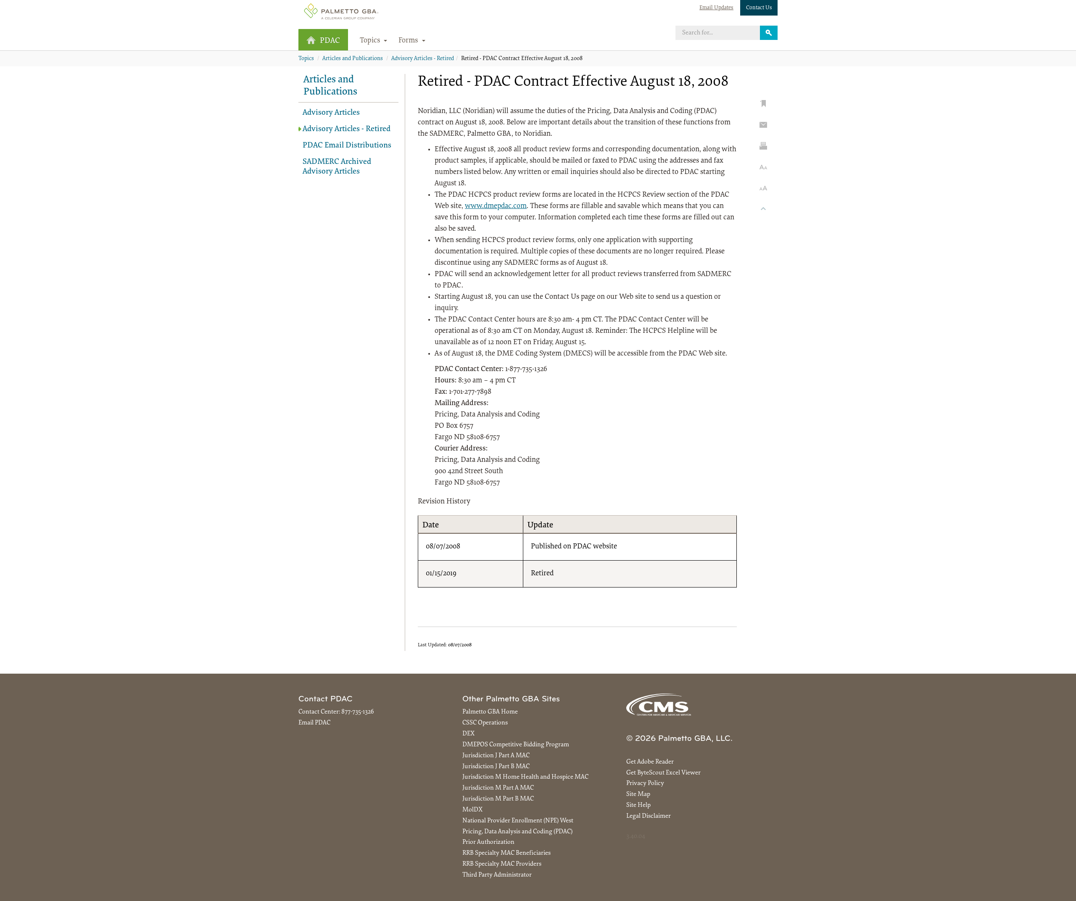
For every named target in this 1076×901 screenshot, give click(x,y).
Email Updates (716, 8)
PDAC (330, 41)
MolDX (472, 810)
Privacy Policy (645, 783)
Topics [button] (371, 41)
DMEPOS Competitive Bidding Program (515, 745)
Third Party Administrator (497, 875)
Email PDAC (314, 723)
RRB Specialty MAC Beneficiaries (506, 853)
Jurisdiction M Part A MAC (498, 788)
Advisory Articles (331, 113)
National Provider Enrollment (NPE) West (517, 821)
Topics (306, 59)
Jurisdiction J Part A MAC (496, 756)
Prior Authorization (488, 842)
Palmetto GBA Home (490, 712)
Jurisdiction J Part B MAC (496, 767)
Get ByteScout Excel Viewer (663, 773)
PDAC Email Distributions (347, 146)
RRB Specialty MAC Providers (501, 864)
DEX (468, 734)
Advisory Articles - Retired (422, 59)
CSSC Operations (485, 723)
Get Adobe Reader (650, 762)
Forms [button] (409, 41)
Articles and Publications (352, 59)
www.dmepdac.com (496, 206)
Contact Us (759, 8)
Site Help (638, 805)
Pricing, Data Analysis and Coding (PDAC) (517, 832)
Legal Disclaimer (648, 816)
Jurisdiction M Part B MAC (498, 799)
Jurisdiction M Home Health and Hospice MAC (525, 777)
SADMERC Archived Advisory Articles (337, 167)
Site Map (638, 794)
